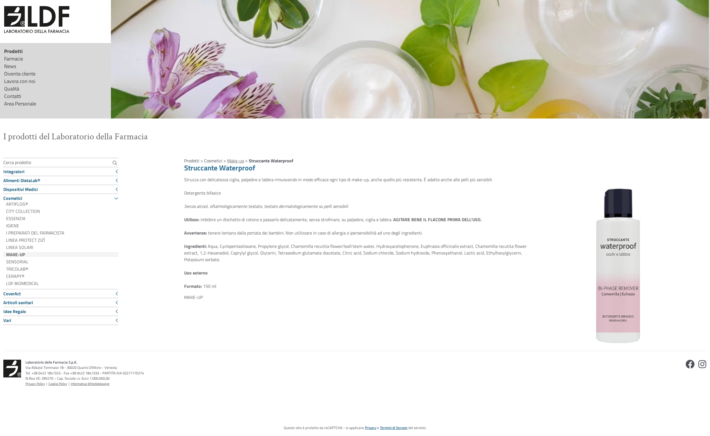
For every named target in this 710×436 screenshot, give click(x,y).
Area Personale (20, 103)
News (10, 66)
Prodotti (13, 51)
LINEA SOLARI (19, 247)
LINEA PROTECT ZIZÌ (25, 240)
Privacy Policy (35, 383)
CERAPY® (15, 276)
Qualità (11, 88)
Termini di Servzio (393, 427)
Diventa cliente (20, 73)
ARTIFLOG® (17, 204)
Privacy (370, 427)
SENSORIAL (17, 261)
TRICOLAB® (17, 269)
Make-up (235, 160)
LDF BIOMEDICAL (22, 283)
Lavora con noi (19, 81)
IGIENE (12, 225)
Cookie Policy (58, 383)
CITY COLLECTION (23, 211)
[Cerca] (114, 162)
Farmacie (13, 58)
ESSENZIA (16, 218)
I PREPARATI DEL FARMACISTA (35, 233)
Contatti (12, 96)
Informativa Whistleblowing (90, 383)
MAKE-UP (15, 254)
